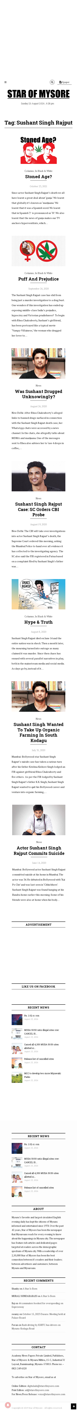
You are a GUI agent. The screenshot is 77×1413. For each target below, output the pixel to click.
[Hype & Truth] (38, 608)
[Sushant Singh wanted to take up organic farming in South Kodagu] (38, 710)
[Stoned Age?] (38, 163)
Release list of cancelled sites (39, 1058)
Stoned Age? (38, 176)
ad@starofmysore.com (37, 1390)
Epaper (65, 82)
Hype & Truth (38, 622)
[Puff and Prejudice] (38, 265)
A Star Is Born (30, 1288)
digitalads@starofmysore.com (43, 1386)
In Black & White (43, 171)
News (38, 385)
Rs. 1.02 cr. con (31, 1015)
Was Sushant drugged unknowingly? (38, 394)
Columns (29, 171)
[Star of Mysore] (38, 94)
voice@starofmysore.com (51, 1394)
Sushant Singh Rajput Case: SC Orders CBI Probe (38, 509)
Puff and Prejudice (38, 279)
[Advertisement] (38, 39)
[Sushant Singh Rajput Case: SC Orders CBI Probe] (38, 490)
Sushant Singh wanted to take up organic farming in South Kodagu (39, 732)
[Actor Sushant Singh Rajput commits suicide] (39, 834)
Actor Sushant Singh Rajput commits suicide (39, 850)
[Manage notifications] (8, 1405)
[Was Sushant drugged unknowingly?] (38, 377)
